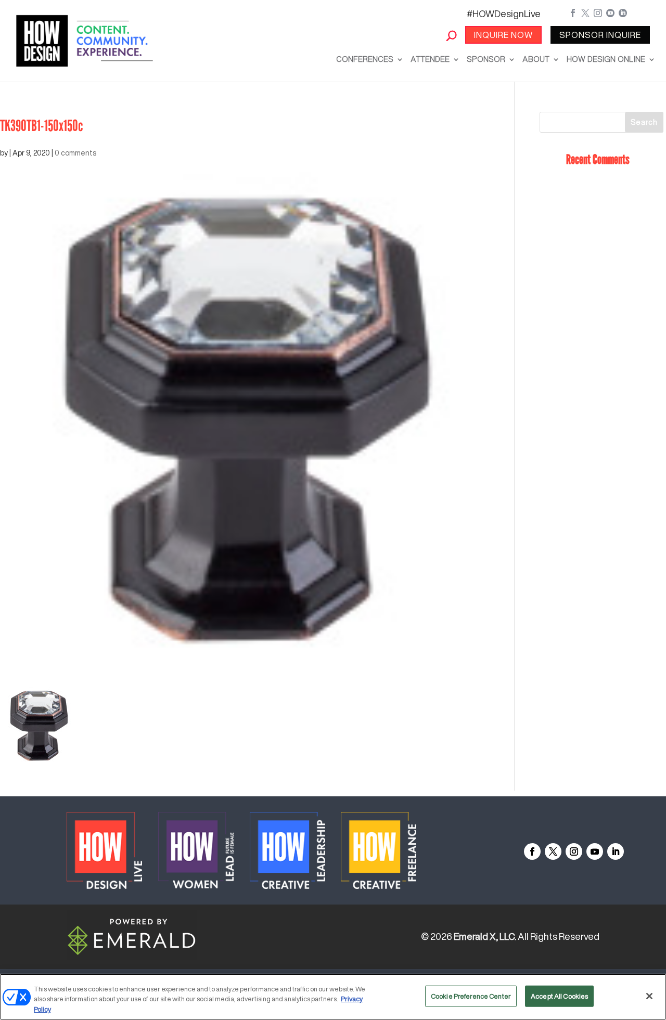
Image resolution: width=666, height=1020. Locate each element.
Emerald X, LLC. (485, 936)
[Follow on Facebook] (532, 851)
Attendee (430, 59)
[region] (333, 997)
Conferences (364, 59)
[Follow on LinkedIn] (615, 851)
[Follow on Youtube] (594, 851)
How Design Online (606, 59)
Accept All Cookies (559, 995)
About (535, 59)
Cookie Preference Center (471, 995)
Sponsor (486, 59)
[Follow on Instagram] (574, 851)
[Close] (649, 996)
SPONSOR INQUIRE (600, 35)
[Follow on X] (553, 851)
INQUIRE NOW (503, 35)
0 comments (75, 153)
